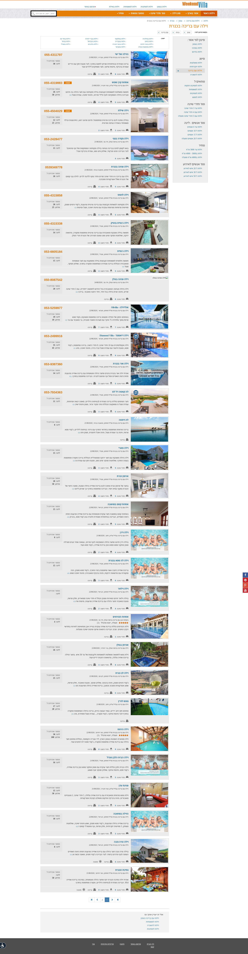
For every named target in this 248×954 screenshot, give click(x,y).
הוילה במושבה (120, 813)
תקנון (122, 944)
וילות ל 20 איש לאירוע (193, 168)
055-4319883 (53, 83)
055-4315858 (53, 195)
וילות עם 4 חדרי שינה (193, 112)
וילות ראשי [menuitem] (209, 13)
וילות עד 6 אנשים (194, 126)
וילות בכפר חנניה (119, 44)
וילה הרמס (123, 729)
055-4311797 (53, 55)
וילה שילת (123, 110)
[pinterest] (245, 580)
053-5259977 (53, 308)
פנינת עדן (123, 785)
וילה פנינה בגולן (120, 279)
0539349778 (53, 167)
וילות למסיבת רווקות (193, 85)
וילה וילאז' (123, 588)
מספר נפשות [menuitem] (137, 13)
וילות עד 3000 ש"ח (194, 149)
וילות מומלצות (196, 62)
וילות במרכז (197, 48)
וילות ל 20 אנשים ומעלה (192, 138)
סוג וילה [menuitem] (176, 13)
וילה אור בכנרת (120, 363)
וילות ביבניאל (93, 41)
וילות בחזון (149, 41)
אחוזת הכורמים (120, 616)
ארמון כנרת (122, 476)
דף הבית (150, 944)
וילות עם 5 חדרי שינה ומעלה (190, 116)
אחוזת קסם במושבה (118, 504)
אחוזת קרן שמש (120, 82)
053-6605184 (53, 251)
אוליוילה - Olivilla (119, 307)
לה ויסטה (123, 419)
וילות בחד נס (65, 38)
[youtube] (245, 590)
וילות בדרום (197, 51)
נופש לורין (123, 701)
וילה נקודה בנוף (120, 138)
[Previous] (112, 899)
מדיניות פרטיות (107, 944)
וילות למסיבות (147, 6)
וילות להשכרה (196, 74)
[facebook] (245, 575)
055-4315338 (53, 223)
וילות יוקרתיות (196, 66)
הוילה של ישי (121, 54)
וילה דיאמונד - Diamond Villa (114, 335)
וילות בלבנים (93, 44)
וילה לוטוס (123, 194)
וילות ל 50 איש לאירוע (193, 176)
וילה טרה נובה (121, 841)
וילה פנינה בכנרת (119, 166)
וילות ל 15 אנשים (195, 134)
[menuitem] (162, 4)
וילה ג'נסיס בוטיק (119, 222)
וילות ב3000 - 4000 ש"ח (192, 153)
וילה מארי (123, 448)
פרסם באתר (89, 6)
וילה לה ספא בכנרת (118, 560)
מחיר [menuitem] (121, 13)
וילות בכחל (66, 41)
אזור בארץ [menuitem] (192, 13)
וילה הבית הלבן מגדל (117, 757)
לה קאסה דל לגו (120, 391)
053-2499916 (53, 336)
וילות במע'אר (121, 47)
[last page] (92, 899)
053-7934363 (53, 392)
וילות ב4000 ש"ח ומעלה (192, 157)
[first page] (118, 899)
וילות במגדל (65, 44)
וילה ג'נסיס (122, 251)
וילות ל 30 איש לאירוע (193, 172)
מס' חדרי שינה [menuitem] (157, 13)
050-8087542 (53, 280)
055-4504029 (53, 111)
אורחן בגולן (122, 644)
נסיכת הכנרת (121, 869)
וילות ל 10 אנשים (195, 130)
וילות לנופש (197, 97)
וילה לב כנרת (121, 673)
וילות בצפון (161, 6)
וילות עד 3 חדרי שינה (193, 108)
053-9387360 (53, 364)
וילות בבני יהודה (91, 38)
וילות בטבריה (120, 41)
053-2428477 (53, 139)
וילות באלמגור (120, 38)
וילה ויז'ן (124, 532)
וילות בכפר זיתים (147, 44)
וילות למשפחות (130, 6)
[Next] (97, 899)
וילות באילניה (148, 38)
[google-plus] (245, 585)
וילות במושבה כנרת (145, 47)
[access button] (3, 945)
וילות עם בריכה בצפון (150, 918)
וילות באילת (114, 6)
